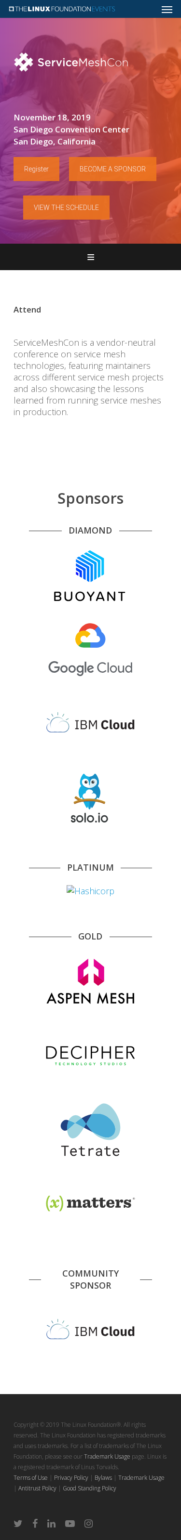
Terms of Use (31, 1478)
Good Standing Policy (89, 1488)
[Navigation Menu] (167, 9)
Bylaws (103, 1478)
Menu (91, 257)
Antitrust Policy (37, 1488)
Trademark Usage (107, 1456)
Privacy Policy (71, 1478)
